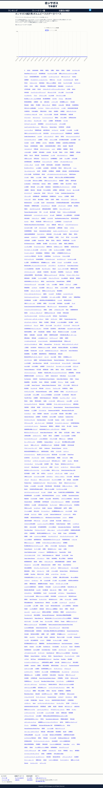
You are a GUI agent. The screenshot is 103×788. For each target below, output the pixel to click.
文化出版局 (57, 164)
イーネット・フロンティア (36, 312)
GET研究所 (45, 675)
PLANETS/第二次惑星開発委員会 (66, 492)
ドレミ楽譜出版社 (68, 215)
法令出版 (57, 662)
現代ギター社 (75, 385)
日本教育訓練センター (46, 668)
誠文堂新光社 (46, 130)
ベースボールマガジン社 (30, 341)
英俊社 (40, 322)
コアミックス (43, 763)
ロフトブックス (42, 227)
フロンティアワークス (54, 278)
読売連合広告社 (28, 741)
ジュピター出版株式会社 (30, 586)
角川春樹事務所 (46, 98)
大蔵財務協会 (47, 256)
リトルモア (51, 294)
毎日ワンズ (60, 224)
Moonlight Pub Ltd (39, 602)
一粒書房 (37, 668)
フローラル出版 (74, 567)
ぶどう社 (76, 401)
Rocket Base (75, 652)
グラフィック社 (43, 95)
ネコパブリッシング (64, 747)
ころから (71, 590)
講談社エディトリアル (29, 709)
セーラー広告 (40, 712)
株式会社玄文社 (28, 202)
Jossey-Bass (66, 744)
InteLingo (50, 508)
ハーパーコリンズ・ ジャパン (41, 215)
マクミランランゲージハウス (67, 536)
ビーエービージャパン (29, 454)
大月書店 (73, 435)
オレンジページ (65, 199)
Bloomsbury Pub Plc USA (68, 410)
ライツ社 (65, 120)
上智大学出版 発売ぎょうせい (31, 719)
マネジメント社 (75, 325)
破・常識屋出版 (74, 347)
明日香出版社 (63, 114)
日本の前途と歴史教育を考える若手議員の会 (54, 630)
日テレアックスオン (52, 482)
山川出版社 (46, 168)
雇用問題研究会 (37, 539)
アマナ (38, 555)
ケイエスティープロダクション (31, 662)
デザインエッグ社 (28, 423)
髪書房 (56, 693)
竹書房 (62, 183)
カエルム (60, 196)
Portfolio (26, 486)
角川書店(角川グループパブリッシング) (33, 545)
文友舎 (69, 552)
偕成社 (32, 105)
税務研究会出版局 (53, 334)
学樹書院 (38, 744)
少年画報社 (50, 237)
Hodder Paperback (60, 523)
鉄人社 (31, 155)
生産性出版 (70, 438)
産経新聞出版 (44, 196)
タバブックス (41, 652)
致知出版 (60, 706)
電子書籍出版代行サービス (30, 643)
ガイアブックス (62, 649)
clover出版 (39, 334)
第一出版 (55, 152)
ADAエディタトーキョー (70, 482)
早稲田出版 (76, 618)
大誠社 (45, 401)
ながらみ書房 (36, 649)
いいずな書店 (27, 363)
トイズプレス (76, 523)
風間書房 (71, 517)
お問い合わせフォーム (41, 778)
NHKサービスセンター (63, 567)
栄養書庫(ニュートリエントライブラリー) (48, 722)
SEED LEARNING (75, 202)
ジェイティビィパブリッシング (38, 92)
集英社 (47, 70)
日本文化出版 (71, 445)
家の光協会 (40, 199)
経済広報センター (42, 687)
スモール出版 (41, 284)
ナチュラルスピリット (62, 155)
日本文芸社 (46, 133)
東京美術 (49, 756)
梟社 (73, 687)
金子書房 (64, 495)
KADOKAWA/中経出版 (73, 108)
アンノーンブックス (69, 656)
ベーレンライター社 (29, 697)
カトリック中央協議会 (46, 394)
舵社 (52, 464)
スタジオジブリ (52, 750)
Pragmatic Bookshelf (74, 665)
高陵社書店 (45, 744)
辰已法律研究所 (34, 640)
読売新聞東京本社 (35, 262)
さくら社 (43, 492)
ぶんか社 (40, 136)
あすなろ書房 (53, 416)
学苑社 (26, 637)
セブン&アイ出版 (28, 227)
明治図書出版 (69, 133)
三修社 (65, 549)
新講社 (69, 523)
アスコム (61, 98)
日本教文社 (27, 504)
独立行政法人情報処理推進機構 (63, 615)
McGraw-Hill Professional (48, 615)
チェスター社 (34, 388)
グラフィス (75, 366)
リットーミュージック (47, 117)
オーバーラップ (28, 193)
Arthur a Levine (70, 693)
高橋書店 (72, 155)
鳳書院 (34, 690)
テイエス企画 (53, 738)
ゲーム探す (29, 778)
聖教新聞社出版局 (52, 86)
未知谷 (45, 760)
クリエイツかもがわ (43, 341)
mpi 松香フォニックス (47, 693)
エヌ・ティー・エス (39, 423)
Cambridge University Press (67, 193)
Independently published (45, 231)
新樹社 (39, 738)
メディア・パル (58, 473)
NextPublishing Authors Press (62, 218)
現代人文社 (36, 511)
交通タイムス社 (28, 158)
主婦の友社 (46, 101)
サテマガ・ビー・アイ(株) (62, 583)
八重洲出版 (59, 227)
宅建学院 (61, 284)
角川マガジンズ (68, 706)
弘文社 (59, 385)
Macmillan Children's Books (47, 681)
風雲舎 (26, 312)
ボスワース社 (27, 621)
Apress (66, 227)
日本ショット (50, 287)
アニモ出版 (73, 331)
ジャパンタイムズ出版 (39, 476)
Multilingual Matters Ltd (63, 738)
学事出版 (36, 149)
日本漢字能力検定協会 (74, 171)
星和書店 (68, 501)
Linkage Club (37, 193)
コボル (75, 413)
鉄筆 (77, 536)
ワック (26, 76)
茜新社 (40, 561)
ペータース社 (52, 401)
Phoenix (57, 464)
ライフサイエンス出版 (61, 489)
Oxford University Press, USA (68, 470)
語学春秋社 (55, 612)
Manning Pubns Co (58, 656)
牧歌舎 (68, 709)
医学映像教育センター (59, 725)
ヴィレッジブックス (47, 161)
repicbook (33, 665)
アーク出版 (35, 621)
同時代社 (48, 602)
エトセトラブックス (68, 294)
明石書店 (63, 429)
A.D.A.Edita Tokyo (46, 649)
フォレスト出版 (69, 92)
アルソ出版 (39, 637)
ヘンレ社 (60, 300)
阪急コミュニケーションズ (50, 275)
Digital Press (71, 454)
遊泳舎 (35, 561)
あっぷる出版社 (62, 580)
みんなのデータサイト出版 (73, 328)
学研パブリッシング (70, 675)
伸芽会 (74, 514)
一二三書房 (34, 410)
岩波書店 (56, 111)
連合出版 (37, 693)
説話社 (40, 448)
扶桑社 (36, 86)
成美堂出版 (61, 190)
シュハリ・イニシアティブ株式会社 (45, 523)
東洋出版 (33, 186)
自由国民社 (76, 133)
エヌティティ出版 (28, 668)
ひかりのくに (69, 697)
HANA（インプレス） (67, 486)
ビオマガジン (50, 476)
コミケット (66, 451)
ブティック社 (27, 196)
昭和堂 (74, 561)
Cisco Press (56, 659)
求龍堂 (60, 319)
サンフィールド (53, 504)
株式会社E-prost (72, 596)
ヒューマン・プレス (65, 397)
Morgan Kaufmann (58, 407)
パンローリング (63, 602)
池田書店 (69, 281)
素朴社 (57, 369)
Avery (41, 621)
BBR (56, 432)
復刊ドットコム (55, 470)
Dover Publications (73, 350)
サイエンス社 (68, 599)
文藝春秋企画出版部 (75, 530)
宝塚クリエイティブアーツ (50, 180)
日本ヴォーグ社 (67, 168)
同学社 (42, 719)
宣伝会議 (54, 205)
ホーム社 (52, 215)
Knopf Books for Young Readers (47, 379)
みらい (71, 750)
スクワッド (53, 567)
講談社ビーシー (67, 520)
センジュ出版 (74, 237)
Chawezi (32, 646)
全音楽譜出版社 (34, 146)
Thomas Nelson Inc (71, 593)
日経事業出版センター (52, 552)
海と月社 (40, 256)
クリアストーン (39, 375)
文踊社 (44, 549)
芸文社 (52, 240)
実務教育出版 (38, 130)
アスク (35, 95)
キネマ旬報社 (35, 366)
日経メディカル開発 (49, 489)
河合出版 (56, 114)
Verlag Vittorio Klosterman (46, 432)
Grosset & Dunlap (52, 697)
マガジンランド (35, 218)
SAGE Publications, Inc (48, 555)
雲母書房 (49, 640)
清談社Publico (72, 174)
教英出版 (46, 382)
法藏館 (42, 634)
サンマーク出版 (48, 114)
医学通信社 (62, 693)
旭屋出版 (54, 224)
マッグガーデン (28, 95)
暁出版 (66, 382)
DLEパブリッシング (60, 728)
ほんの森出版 (64, 278)
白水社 (42, 457)
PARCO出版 (66, 312)
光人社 (59, 750)
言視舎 (42, 753)
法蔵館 (49, 706)
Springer (44, 183)
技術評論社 (41, 83)
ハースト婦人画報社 (62, 322)
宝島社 (63, 70)
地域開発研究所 (74, 309)
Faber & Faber (65, 627)
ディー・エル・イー (29, 760)
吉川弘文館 (66, 432)
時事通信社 (47, 253)
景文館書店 (58, 731)
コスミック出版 (53, 139)
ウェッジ (36, 325)
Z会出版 (65, 146)
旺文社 (39, 89)
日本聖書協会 (34, 725)
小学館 (68, 89)
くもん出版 (69, 130)
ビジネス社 (50, 218)
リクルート (27, 580)
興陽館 (58, 457)
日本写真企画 (45, 501)
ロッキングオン (60, 703)
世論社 (41, 605)
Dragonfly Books (60, 281)
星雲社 (67, 180)
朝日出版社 (41, 152)
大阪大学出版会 (61, 328)
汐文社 (75, 511)
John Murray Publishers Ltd (53, 643)
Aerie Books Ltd (50, 652)
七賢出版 (33, 407)
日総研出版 (70, 558)
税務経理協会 (77, 297)
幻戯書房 (53, 634)
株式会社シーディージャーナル (31, 470)
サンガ (73, 303)
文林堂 (47, 375)
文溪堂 (33, 473)
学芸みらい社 (67, 341)
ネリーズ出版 (62, 454)
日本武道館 (53, 596)
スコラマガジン (43, 684)
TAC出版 (72, 101)
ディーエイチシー (45, 511)
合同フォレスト (60, 401)
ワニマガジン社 (28, 615)
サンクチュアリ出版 (52, 73)
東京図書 (70, 659)
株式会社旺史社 (67, 300)
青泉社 (31, 747)
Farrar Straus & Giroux (72, 265)
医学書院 (44, 171)
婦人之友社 (53, 271)
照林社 (59, 356)
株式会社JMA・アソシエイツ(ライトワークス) (35, 265)
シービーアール (54, 574)
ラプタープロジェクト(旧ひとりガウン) (51, 542)
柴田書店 (59, 149)
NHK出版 (26, 92)
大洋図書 (66, 196)
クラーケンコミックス (29, 271)
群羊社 (48, 690)
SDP (35, 331)
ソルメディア (72, 602)
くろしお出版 (54, 571)
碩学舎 (47, 574)
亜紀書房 (78, 287)
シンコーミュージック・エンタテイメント (34, 756)
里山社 (54, 268)
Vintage (77, 379)
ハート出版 (36, 202)
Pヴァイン (60, 382)
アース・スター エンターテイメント (62, 404)
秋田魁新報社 (54, 747)
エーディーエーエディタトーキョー (46, 703)
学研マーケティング (48, 221)
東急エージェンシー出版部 (42, 596)
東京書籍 (26, 290)
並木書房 (46, 464)
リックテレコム (56, 256)
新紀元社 (33, 190)
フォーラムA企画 (65, 435)
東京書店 (26, 388)
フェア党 (26, 640)
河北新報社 (76, 504)
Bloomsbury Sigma (28, 693)
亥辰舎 (59, 533)
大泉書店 (75, 599)
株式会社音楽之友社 (55, 605)
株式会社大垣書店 (35, 634)
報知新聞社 (27, 382)
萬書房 (62, 612)
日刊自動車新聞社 (42, 527)
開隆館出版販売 (64, 719)
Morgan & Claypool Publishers (72, 407)
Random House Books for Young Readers (34, 224)
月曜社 (66, 608)
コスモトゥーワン (37, 435)
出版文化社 (77, 706)
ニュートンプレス (28, 130)
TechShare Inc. (46, 646)
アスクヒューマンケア (40, 530)
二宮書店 (26, 347)
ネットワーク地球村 (56, 479)
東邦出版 (34, 338)
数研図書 (71, 712)
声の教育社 (45, 416)
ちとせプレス (37, 508)
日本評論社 (59, 303)
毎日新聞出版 (37, 161)
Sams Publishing (67, 564)
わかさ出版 (27, 366)
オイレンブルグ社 (66, 363)
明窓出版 (41, 388)
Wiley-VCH (73, 394)
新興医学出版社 (35, 205)
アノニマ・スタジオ (29, 253)
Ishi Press (43, 656)
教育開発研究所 (28, 561)
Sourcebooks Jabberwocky (52, 719)
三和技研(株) (71, 700)
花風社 (26, 747)
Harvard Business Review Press (32, 728)
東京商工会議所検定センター (44, 533)
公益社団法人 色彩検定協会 (69, 142)
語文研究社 (53, 328)
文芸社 (76, 486)
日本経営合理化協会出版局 (62, 202)
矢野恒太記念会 (72, 117)
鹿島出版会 (27, 338)
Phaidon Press (27, 482)
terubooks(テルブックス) (39, 482)
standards (26, 237)
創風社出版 (64, 712)
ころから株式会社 (43, 438)
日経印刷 (26, 407)
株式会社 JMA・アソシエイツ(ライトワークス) (55, 372)
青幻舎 (71, 149)
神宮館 (38, 407)
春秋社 (42, 281)
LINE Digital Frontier (43, 504)
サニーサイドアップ (53, 536)
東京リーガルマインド (71, 360)
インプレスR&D (28, 246)
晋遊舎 (47, 199)
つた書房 (35, 300)
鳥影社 (26, 527)
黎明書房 (77, 750)
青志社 (26, 401)
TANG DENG (53, 675)
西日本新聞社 (46, 665)
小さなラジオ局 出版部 (29, 523)
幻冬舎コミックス (58, 246)
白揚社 (71, 306)
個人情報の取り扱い (40, 781)
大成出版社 (40, 586)
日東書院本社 (53, 196)
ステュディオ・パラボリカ (30, 322)
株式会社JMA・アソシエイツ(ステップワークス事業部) (58, 618)
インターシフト (67, 514)
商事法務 (64, 297)
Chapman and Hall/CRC (54, 410)
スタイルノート (40, 571)
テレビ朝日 (67, 158)
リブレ (48, 284)
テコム (54, 533)
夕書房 (50, 467)
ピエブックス (44, 467)
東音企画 (60, 353)
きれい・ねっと (51, 530)
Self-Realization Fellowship (45, 360)
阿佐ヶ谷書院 (41, 690)
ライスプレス (27, 413)
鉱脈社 (70, 508)
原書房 (45, 334)
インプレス (40, 108)
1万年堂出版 (27, 89)
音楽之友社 (41, 404)
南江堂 (76, 79)
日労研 (67, 703)
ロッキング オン (43, 599)
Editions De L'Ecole (45, 564)
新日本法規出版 (74, 218)
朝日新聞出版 (42, 73)
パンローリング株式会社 (30, 256)
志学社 (26, 533)
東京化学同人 (56, 498)
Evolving (57, 419)
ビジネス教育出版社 (29, 627)
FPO (40, 212)
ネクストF (26, 467)
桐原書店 (65, 149)
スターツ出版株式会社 (65, 741)
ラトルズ (59, 262)
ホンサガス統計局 (19, 778)
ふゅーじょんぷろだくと (43, 709)
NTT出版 (39, 369)
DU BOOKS (33, 347)
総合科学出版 (76, 527)
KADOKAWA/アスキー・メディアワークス (49, 429)
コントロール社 (72, 649)
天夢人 (46, 545)
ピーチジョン (35, 580)
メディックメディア (48, 136)
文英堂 (52, 199)
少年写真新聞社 (72, 533)
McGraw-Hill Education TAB (45, 725)
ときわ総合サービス (43, 338)
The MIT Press (27, 397)
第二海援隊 (34, 353)
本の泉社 (54, 649)
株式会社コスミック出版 (44, 347)
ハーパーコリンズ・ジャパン (31, 426)
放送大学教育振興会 (29, 744)
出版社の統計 (64, 11)
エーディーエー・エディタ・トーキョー (33, 319)
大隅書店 (70, 731)
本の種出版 (45, 590)
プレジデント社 (37, 120)
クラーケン (48, 388)
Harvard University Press (73, 630)
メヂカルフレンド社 (59, 309)
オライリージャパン (45, 149)
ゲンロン (74, 709)
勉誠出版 (26, 498)
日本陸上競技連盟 (28, 734)
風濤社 (75, 697)
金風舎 (60, 243)
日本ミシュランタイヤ (44, 479)
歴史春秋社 (77, 646)
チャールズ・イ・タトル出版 (31, 249)
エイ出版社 (38, 168)
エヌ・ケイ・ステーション (30, 684)
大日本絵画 (27, 240)
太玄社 (57, 712)
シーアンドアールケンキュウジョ (56, 687)
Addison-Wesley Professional (49, 385)
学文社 (59, 564)
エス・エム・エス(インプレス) (31, 731)
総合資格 (38, 268)
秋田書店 (58, 142)
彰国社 (53, 253)
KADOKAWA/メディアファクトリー (61, 186)
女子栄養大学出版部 (64, 139)
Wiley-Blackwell (35, 467)
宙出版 (43, 508)
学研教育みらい (28, 681)
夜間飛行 (78, 278)
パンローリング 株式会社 (40, 536)
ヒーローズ (50, 473)
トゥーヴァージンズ (72, 634)
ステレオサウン (28, 593)
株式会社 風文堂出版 (29, 590)
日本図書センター (64, 101)
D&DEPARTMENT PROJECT (59, 700)
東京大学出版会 (38, 275)
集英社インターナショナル (48, 290)
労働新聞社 (68, 690)
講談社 (57, 70)
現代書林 (34, 278)
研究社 (26, 155)
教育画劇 (76, 271)
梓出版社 (76, 205)
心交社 (62, 419)
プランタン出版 (57, 234)
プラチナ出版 (53, 545)
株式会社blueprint (74, 571)
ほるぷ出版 (48, 498)
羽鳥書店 (65, 750)
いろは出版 (33, 486)
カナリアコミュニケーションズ (31, 492)
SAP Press (33, 659)
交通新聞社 (49, 753)
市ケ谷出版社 (55, 646)
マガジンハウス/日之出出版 (69, 212)
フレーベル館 (48, 325)
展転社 (47, 240)
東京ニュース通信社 (51, 83)
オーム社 (75, 262)
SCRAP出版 (53, 168)
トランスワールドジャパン (71, 224)
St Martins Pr (77, 637)
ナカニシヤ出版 (66, 256)
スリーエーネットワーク (30, 139)
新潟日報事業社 (37, 593)
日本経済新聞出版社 (34, 76)
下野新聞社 (60, 678)
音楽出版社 (75, 605)
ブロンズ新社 (63, 117)
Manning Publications (59, 360)
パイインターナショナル (51, 123)
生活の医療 (75, 479)
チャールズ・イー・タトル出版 (63, 366)
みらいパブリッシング (54, 627)
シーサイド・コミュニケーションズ (41, 460)
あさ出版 (62, 130)
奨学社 (59, 146)
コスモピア (60, 697)
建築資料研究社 (43, 353)
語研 (39, 750)
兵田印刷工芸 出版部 (29, 630)
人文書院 (34, 240)
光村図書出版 (36, 196)
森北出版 (76, 460)
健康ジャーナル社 (75, 760)
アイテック (68, 284)
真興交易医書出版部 (59, 561)
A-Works (56, 161)
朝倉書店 (49, 331)
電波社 (26, 208)
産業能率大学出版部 (29, 375)
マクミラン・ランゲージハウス (41, 567)
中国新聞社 (32, 533)
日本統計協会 (34, 700)
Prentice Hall (34, 350)
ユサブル (44, 142)
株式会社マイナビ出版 (63, 331)
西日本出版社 (38, 401)
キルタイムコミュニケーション (31, 297)
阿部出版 (53, 322)
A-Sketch (76, 643)
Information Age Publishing (64, 527)
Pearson (52, 583)
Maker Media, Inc (39, 618)
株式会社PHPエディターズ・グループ (33, 356)
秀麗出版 (26, 656)
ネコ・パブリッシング (64, 208)
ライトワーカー (60, 681)
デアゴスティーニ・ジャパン (57, 709)
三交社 (78, 656)
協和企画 (58, 555)
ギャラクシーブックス (29, 419)
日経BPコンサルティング (71, 722)
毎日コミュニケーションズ (30, 624)
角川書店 (46, 322)
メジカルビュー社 (62, 596)
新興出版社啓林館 (46, 208)
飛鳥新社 (54, 105)
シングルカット (47, 577)
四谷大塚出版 (57, 486)
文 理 (36, 227)
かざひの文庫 (57, 394)
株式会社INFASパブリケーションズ (51, 539)
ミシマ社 (53, 155)
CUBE (47, 571)
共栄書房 (76, 756)
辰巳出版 (64, 171)
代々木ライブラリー (29, 168)
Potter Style (61, 675)
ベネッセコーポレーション (66, 161)
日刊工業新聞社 (43, 624)
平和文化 (57, 621)
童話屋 (54, 706)
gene (55, 492)
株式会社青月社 (56, 756)
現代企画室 (68, 369)
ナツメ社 (59, 79)
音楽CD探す (30, 780)
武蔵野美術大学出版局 (69, 734)
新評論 (40, 514)
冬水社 (40, 382)
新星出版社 (27, 278)
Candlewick (60, 416)
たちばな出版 (47, 580)
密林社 (78, 744)
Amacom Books (28, 501)
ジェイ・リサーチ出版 (63, 268)
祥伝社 (43, 174)
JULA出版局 (55, 741)
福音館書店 (40, 123)
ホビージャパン (36, 117)
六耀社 (52, 369)
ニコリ (53, 149)
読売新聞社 (39, 442)
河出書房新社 (75, 105)
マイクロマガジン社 (68, 79)
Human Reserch (28, 549)
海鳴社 (57, 199)
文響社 (52, 70)
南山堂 (45, 435)
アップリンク (27, 690)
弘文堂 (42, 202)
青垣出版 (45, 738)
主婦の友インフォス (66, 662)
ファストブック (50, 366)
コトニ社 (41, 350)
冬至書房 (44, 750)
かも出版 (34, 504)
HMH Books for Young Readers (52, 517)
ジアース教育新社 (66, 605)
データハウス (57, 344)
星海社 (71, 388)
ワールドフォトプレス (39, 246)
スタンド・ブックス (35, 290)
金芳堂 (65, 508)
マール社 (26, 177)
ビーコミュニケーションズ (57, 133)
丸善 (48, 634)
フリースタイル (42, 410)
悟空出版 (78, 372)
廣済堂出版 (73, 180)
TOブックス (50, 193)
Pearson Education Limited (30, 212)
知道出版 (71, 114)
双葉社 (32, 177)
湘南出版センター (28, 675)
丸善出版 (70, 205)
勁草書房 (39, 413)
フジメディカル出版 (29, 596)
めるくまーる (53, 590)
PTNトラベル (37, 520)
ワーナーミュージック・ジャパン (42, 741)
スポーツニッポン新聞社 (30, 687)
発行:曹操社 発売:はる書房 (68, 442)
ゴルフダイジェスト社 (35, 208)
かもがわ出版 (34, 498)
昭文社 (60, 168)
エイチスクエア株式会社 (30, 738)
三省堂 (60, 158)
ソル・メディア (57, 325)
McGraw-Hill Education (41, 391)
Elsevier (26, 763)
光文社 (28, 70)
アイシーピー (27, 117)
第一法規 (69, 426)
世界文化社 (36, 158)
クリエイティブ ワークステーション (33, 309)
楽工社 (61, 608)
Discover (41, 700)
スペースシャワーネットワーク (31, 753)
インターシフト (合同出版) (59, 586)
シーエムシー (41, 552)
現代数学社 (60, 690)
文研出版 (51, 177)
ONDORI (35, 379)
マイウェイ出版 (38, 464)
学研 (38, 473)
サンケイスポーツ (64, 760)
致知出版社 (60, 86)
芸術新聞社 (60, 271)
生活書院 (26, 574)
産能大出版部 (50, 731)
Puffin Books (63, 375)
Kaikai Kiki (46, 413)
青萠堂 (43, 728)
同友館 (26, 608)
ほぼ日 (64, 460)
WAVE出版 (49, 234)
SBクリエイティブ (65, 76)
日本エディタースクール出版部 (66, 684)
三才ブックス (74, 199)
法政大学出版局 (28, 520)
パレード (46, 356)
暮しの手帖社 (62, 558)
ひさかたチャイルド (50, 259)
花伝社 (60, 482)
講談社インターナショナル (65, 504)
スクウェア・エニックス (30, 123)
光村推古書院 (27, 435)
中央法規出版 (41, 331)
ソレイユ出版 (50, 728)
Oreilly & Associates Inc (29, 136)
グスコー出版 (52, 303)
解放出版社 (27, 571)
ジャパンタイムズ (74, 231)
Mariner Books (53, 127)
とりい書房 (27, 385)
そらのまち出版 (52, 593)
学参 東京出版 (48, 486)
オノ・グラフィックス (29, 442)
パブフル (72, 227)
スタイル (65, 448)
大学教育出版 (34, 678)
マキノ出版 (60, 92)
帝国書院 (63, 445)
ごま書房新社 (58, 221)
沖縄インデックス (35, 445)
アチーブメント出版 (61, 95)
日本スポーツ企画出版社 (30, 108)
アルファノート (45, 158)
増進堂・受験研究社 (69, 243)
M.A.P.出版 (58, 520)
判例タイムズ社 (28, 508)
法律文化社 (52, 637)
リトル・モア (27, 199)
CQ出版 (59, 312)
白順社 (26, 583)
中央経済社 (46, 271)
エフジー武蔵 (36, 564)
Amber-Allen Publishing (62, 379)
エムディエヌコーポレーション (31, 127)
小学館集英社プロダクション (64, 253)
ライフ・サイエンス (40, 697)
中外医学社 (27, 111)
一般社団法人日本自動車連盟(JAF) (47, 300)
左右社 (76, 322)
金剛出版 (57, 426)
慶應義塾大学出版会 (43, 583)
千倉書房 (41, 498)
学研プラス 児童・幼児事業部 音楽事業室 (65, 177)
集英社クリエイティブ (72, 621)
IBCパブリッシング (52, 306)
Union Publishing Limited (30, 552)
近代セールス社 (74, 678)
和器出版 (43, 731)
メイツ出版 (38, 177)
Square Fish (41, 240)
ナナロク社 (58, 451)
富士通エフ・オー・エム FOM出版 (32, 98)
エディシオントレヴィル (30, 722)
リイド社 (73, 240)
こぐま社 (63, 108)
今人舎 (47, 605)
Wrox (71, 555)
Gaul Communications (67, 643)
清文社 (78, 432)
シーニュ (58, 495)
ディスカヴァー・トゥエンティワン (39, 79)
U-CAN (32, 142)
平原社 (48, 558)
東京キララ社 (40, 574)
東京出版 (39, 190)
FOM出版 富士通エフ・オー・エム (68, 334)
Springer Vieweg (64, 571)
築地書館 (39, 243)
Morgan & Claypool (56, 448)
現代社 (68, 725)
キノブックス (64, 646)
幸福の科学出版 (66, 164)
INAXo (33, 571)
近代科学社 (27, 457)
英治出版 (26, 105)
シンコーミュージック (54, 76)
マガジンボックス (48, 561)
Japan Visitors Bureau (29, 558)
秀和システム (44, 127)
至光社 (43, 193)
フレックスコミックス (29, 171)
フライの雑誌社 (52, 527)
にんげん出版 (27, 394)
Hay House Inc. (62, 545)
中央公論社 (48, 586)
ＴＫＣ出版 (45, 734)
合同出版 (72, 287)
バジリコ (74, 397)
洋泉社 (71, 379)
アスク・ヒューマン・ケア (30, 448)
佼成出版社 (32, 334)
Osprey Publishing (35, 656)
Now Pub (54, 690)
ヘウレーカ (74, 539)
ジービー (42, 640)
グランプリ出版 (53, 438)
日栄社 (31, 401)
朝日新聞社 (27, 353)
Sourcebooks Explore (74, 495)
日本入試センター (56, 460)
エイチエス (34, 287)
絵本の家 (46, 363)
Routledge (26, 410)
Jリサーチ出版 (27, 174)
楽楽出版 (42, 608)
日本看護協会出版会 (55, 671)
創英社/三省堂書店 (46, 612)
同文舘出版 (38, 221)
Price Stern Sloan (28, 530)
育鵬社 (60, 590)
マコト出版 (69, 637)
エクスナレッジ (28, 325)
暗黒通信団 (43, 706)
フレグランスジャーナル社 (30, 316)
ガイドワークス (28, 360)
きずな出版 (74, 158)
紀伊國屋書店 (54, 158)
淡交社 (56, 287)
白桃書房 (38, 416)
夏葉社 (26, 334)
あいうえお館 (76, 190)
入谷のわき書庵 (76, 363)
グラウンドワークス (29, 715)
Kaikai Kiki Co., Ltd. (72, 586)
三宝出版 (50, 492)
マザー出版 (69, 476)
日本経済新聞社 (39, 259)
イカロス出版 (27, 152)
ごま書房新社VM (70, 681)
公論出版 (39, 271)
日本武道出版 (50, 423)
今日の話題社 (44, 297)
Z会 (41, 101)
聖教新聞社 (27, 287)
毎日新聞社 (54, 558)
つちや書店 (54, 284)
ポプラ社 (54, 98)
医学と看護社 (69, 413)
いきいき (72, 473)
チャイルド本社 (48, 621)
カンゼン (26, 221)
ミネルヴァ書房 (64, 287)
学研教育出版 (66, 240)
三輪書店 (26, 190)
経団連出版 (45, 369)
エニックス (27, 612)
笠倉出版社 (51, 142)
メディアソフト (75, 671)
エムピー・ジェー (36, 612)
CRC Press (61, 275)
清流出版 (61, 413)
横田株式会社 (33, 583)
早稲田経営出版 (52, 353)
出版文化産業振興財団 (29, 234)
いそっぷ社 (45, 520)
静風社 (26, 599)
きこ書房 (26, 262)
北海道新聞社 (43, 237)
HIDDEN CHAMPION (73, 580)
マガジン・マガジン (59, 476)
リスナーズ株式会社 (53, 760)
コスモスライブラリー (71, 612)
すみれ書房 (41, 287)
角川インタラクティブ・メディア (70, 344)
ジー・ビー (57, 442)
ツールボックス (69, 86)
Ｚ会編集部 (56, 435)
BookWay (63, 659)
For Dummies (27, 379)
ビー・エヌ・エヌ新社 (55, 297)
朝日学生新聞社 (28, 331)
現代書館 (26, 350)
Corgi (34, 413)
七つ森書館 (37, 675)
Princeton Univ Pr (28, 618)
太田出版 (78, 152)
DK (64, 479)
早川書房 (38, 105)
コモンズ (26, 479)
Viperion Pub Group (29, 416)
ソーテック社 (54, 101)
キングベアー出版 (67, 83)
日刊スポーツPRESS (75, 467)
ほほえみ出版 (33, 527)
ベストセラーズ (28, 149)
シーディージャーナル (29, 712)
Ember (65, 533)
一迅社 (50, 249)
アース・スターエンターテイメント (32, 294)
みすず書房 (73, 139)
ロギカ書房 (38, 715)
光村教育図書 (37, 501)
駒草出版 (37, 155)
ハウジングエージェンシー (57, 501)
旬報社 (45, 309)
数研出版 (68, 105)
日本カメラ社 (63, 350)
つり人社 (37, 164)
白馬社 (50, 391)
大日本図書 (77, 215)
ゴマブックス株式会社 (66, 498)
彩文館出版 (56, 445)
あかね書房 (67, 303)
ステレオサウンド (45, 205)
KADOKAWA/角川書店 (50, 146)
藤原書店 (67, 246)
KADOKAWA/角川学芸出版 (56, 341)
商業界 (72, 196)
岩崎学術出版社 (45, 451)
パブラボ (26, 659)
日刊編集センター (61, 634)
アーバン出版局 (28, 511)
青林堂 (41, 325)
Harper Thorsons (36, 385)
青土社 (32, 221)
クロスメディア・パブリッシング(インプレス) (54, 89)
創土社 (26, 489)
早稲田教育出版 (66, 539)
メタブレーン (27, 703)
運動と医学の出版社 (64, 577)
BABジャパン (62, 438)
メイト (73, 744)
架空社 (61, 722)
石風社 (60, 432)
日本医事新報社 (28, 231)
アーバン (26, 725)
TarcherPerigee (45, 155)
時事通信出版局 (58, 508)
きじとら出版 (45, 671)
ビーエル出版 (27, 605)
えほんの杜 (61, 105)
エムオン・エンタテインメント (60, 231)
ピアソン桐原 (40, 186)
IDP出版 (69, 479)
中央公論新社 (35, 111)
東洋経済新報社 (28, 101)
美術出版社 (71, 545)
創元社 (73, 89)
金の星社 (69, 249)
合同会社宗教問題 (28, 275)
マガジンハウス (33, 83)
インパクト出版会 (45, 470)
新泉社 (62, 391)
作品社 (50, 111)
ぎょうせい (63, 574)
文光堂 (38, 171)
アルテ (62, 237)
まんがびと (32, 637)
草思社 (62, 136)
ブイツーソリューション (30, 372)
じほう (70, 297)
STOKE (67, 678)
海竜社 (40, 344)
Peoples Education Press (70, 319)
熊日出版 (72, 719)
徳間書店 (38, 142)
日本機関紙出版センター (57, 511)
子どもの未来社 (47, 190)
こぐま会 (46, 514)
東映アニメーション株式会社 (63, 652)
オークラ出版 (69, 511)
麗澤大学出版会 (55, 665)
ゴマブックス (54, 319)
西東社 (56, 117)
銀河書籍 (73, 738)
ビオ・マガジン (28, 120)
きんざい (26, 445)
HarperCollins (62, 552)
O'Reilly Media (36, 183)
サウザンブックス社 (29, 391)
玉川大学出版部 (75, 501)
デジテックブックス (29, 259)
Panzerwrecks (43, 426)
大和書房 (35, 152)
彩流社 (47, 319)
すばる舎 (26, 142)
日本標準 (26, 665)
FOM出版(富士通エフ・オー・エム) (32, 577)
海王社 (49, 656)
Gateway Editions (48, 442)
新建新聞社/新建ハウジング (30, 429)
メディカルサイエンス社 (30, 652)
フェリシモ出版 (71, 375)
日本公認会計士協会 (58, 753)
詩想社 (57, 237)
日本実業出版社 (28, 161)
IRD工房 (72, 608)
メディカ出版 (62, 123)
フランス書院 (36, 394)
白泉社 (34, 89)
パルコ (48, 224)
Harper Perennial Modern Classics (47, 678)
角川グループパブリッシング (31, 432)
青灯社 (50, 435)
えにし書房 (69, 401)
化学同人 (43, 473)
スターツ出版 (70, 419)
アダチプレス (74, 703)
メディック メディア (67, 756)
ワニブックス (77, 83)
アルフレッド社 (56, 388)
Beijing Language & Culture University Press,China (61, 624)
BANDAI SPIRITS (53, 684)
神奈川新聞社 (37, 615)
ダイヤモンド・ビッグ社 (45, 316)
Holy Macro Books (41, 419)
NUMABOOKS (27, 649)
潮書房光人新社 (74, 268)
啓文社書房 (75, 662)
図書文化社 (38, 760)
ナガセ (40, 114)
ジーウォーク (55, 130)
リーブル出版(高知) (29, 268)
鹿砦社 (49, 183)
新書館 (61, 338)
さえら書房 (54, 602)
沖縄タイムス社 (28, 476)
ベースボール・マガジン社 (30, 114)
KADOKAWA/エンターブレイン (31, 281)
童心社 (57, 136)
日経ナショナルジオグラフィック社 (32, 133)
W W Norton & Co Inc (29, 243)
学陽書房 (72, 152)
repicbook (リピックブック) (51, 350)
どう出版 (26, 700)
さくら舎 (46, 212)
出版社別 (17, 780)
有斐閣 (42, 164)
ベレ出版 (76, 130)
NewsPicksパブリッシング (30, 73)
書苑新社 (51, 426)
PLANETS (37, 671)
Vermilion (75, 426)
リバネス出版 (65, 555)
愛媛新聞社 (41, 643)
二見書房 (75, 284)
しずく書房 (35, 605)
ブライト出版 (66, 385)
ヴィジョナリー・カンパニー (62, 423)
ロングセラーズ (61, 265)
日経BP (68, 70)
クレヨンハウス (34, 763)
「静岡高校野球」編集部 (47, 662)
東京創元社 (48, 186)
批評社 (26, 646)
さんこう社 (37, 734)
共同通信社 (51, 171)
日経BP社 (55, 208)
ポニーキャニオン (46, 268)
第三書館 (71, 322)
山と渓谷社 (44, 76)
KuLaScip (33, 574)
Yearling (74, 76)
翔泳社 (60, 152)
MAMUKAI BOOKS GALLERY (31, 706)
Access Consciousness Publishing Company (34, 306)
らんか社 (38, 590)
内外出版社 (27, 218)
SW (41, 580)
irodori (59, 549)
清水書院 (45, 243)
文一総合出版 (65, 394)
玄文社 (63, 426)
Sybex (75, 369)
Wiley (67, 309)
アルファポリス (40, 234)
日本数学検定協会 (75, 423)
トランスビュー (40, 558)
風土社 (75, 183)
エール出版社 (37, 495)
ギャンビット (34, 479)
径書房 (66, 338)
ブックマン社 (66, 325)
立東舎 (50, 309)
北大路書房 (53, 382)
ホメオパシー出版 (72, 259)
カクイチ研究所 (28, 539)
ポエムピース (27, 564)
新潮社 (41, 70)
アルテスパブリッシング (30, 284)
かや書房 (26, 186)
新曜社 (45, 303)
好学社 (52, 451)
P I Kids (57, 193)
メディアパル (43, 249)
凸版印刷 (69, 561)
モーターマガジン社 (55, 363)
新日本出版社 (50, 164)
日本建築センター (67, 356)
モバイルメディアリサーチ (30, 404)
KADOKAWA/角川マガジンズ (44, 659)
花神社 (68, 687)
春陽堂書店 (49, 404)
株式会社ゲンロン (52, 549)
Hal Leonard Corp (63, 306)
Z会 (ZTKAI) (68, 183)
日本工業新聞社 (28, 567)
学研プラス (52, 79)
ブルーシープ (64, 665)
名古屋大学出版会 (51, 457)
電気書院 (26, 517)
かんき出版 (51, 95)
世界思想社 (39, 630)
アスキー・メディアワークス (52, 108)
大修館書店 (55, 183)
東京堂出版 (54, 454)
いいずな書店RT (33, 608)
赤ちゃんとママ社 (52, 92)
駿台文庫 (71, 146)
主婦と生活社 (68, 98)
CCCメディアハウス (71, 111)
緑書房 (54, 564)
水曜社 (71, 457)
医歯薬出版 (59, 215)
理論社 (70, 234)
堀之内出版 (52, 212)
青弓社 (67, 237)
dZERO (53, 262)
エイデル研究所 (67, 262)
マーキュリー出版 (57, 640)
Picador (62, 621)
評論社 (45, 177)
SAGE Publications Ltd (45, 397)
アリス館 (54, 580)
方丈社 (31, 86)
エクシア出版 (54, 413)
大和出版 (68, 127)
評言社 (62, 369)
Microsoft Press (48, 344)
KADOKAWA (35, 70)
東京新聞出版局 (28, 495)
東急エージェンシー (29, 542)
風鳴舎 (39, 665)
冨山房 (64, 731)
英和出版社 (55, 397)
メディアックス (62, 205)
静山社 (54, 331)
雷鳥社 (77, 492)
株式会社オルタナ (53, 599)
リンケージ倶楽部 (42, 278)
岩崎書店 (43, 218)
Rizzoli (70, 646)
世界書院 (38, 542)
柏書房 (35, 360)
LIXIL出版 (26, 514)
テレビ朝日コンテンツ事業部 (42, 747)
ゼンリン (47, 700)
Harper (35, 231)
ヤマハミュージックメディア (73, 136)
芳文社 (26, 83)
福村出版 (72, 278)
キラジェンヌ (67, 668)
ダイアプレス (27, 460)
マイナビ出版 (27, 180)
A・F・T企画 (37, 549)
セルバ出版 (53, 356)
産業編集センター (45, 262)
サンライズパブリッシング (30, 438)
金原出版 (54, 347)
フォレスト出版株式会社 (55, 744)
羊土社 (58, 212)
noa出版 (72, 382)
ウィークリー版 (5, 780)
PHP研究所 (61, 127)
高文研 (65, 590)
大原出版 (65, 640)
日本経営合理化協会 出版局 (36, 489)
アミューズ (36, 681)
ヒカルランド (34, 237)
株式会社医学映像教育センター (31, 451)
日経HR (65, 234)
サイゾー (57, 467)
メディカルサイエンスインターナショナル (57, 174)
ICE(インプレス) (46, 105)
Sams (34, 703)
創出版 (46, 637)
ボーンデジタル (53, 243)
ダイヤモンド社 (76, 70)
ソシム (74, 168)
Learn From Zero (50, 281)
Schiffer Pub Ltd (74, 246)
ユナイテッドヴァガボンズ (30, 344)
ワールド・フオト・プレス (73, 275)
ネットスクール (65, 671)
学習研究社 (65, 388)
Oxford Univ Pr (54, 375)
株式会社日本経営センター (37, 517)
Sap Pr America (33, 599)
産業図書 (58, 171)
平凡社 (46, 139)
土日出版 (52, 520)
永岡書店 (55, 190)
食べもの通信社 (74, 577)
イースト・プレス (28, 164)
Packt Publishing (63, 316)
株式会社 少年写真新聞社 (56, 734)
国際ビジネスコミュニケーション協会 (68, 73)
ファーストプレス (28, 464)
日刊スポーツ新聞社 (37, 180)
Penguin (26, 146)
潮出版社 (40, 372)
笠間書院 (65, 542)
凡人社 (45, 593)
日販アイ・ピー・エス (29, 303)
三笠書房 (51, 120)
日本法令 (55, 316)
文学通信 (55, 577)
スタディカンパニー (47, 407)
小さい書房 (38, 646)
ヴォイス (69, 190)
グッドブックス (35, 457)
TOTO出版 (45, 328)
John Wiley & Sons (37, 363)
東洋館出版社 (58, 120)
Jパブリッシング (54, 338)
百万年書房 (27, 473)
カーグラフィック (61, 259)
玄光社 (59, 83)
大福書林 (36, 397)
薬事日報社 (75, 404)
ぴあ (79, 139)
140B (31, 536)
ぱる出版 (49, 152)
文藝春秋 (36, 101)
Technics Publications (29, 369)
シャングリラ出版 (49, 712)
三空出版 (74, 186)
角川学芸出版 (36, 174)
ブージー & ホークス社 (29, 555)
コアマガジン (61, 593)
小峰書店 (62, 111)
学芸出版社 (27, 205)
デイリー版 (4, 778)
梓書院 (26, 536)
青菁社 (73, 432)
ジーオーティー (64, 467)
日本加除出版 (27, 300)
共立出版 (26, 634)
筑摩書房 (26, 79)
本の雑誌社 (58, 294)
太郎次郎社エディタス (46, 445)
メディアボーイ (52, 265)
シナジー (65, 517)
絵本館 (66, 473)
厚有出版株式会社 (28, 602)
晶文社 (34, 199)
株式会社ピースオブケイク (67, 464)
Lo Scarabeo (27, 183)
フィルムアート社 (67, 221)
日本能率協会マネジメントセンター (32, 328)
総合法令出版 (52, 227)
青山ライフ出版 (60, 637)
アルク (45, 120)
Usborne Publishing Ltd (55, 514)
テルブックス (69, 271)
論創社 (45, 294)
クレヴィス (33, 514)
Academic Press (69, 416)
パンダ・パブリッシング (30, 750)
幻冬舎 (26, 86)
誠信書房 (61, 180)
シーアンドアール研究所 (63, 530)
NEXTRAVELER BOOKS (48, 495)
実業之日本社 (43, 111)
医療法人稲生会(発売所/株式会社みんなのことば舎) (55, 715)
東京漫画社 (59, 290)
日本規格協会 (39, 253)
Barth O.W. (76, 498)
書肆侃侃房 (76, 476)
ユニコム (70, 460)
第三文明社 (34, 382)
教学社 (75, 234)
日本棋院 (26, 678)
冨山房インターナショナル (43, 454)
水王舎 (66, 152)
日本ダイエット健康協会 (51, 608)
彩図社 (41, 146)
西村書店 (56, 391)
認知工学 (59, 240)
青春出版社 (42, 86)
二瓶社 (61, 599)
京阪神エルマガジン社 (49, 312)
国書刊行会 (49, 246)
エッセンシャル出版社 (59, 249)
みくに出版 (40, 486)
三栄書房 (40, 139)
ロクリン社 (65, 457)
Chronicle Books (50, 202)
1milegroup (47, 448)
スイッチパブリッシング (71, 391)
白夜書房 (42, 366)
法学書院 (39, 303)
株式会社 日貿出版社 (63, 347)
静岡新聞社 (71, 372)
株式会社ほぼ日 (28, 215)
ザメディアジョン (58, 668)
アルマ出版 (50, 419)
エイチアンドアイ (28, 671)
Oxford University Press (41, 627)
